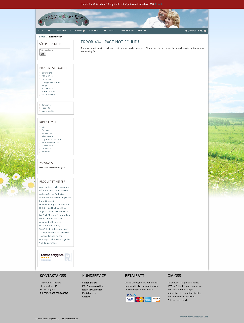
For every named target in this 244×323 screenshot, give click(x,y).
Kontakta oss (47, 145)
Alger (41, 187)
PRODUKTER (47, 76)
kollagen (56, 207)
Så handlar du (48, 136)
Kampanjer (76, 30)
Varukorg (46, 151)
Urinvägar (44, 239)
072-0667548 (62, 293)
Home (42, 36)
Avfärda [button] (159, 4)
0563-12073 (49, 293)
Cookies (86, 296)
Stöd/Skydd (45, 228)
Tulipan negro (55, 235)
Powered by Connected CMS (194, 316)
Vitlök (52, 239)
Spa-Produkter (48, 94)
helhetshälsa (64, 204)
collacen (43, 194)
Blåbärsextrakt (46, 190)
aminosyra (50, 187)
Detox (51, 194)
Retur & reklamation (51, 142)
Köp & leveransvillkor (51, 139)
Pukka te (53, 218)
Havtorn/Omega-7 (48, 204)
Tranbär (43, 235)
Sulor (54, 228)
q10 (60, 218)
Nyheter (61, 30)
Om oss (45, 130)
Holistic (42, 207)
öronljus (52, 242)
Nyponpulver (63, 214)
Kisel (49, 207)
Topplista (94, 30)
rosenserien (45, 225)
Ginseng (60, 197)
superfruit (62, 228)
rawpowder (45, 221)
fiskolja (43, 197)
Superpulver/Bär (47, 232)
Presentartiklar (48, 91)
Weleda (60, 239)
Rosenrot (56, 221)
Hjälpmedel (47, 79)
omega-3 (43, 218)
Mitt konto (110, 30)
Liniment (58, 211)
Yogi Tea (43, 242)
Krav (63, 207)
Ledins (50, 211)
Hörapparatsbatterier (51, 82)
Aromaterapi (47, 88)
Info (50, 30)
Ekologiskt (60, 194)
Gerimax (51, 197)
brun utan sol (61, 190)
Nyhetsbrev (127, 30)
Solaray (56, 225)
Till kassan (46, 148)
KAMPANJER (47, 73)
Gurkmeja (50, 200)
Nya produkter (48, 111)
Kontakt (142, 30)
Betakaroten (62, 187)
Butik (40, 30)
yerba (67, 239)
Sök (42, 54)
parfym (45, 85)
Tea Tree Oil (63, 232)
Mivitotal (52, 214)
